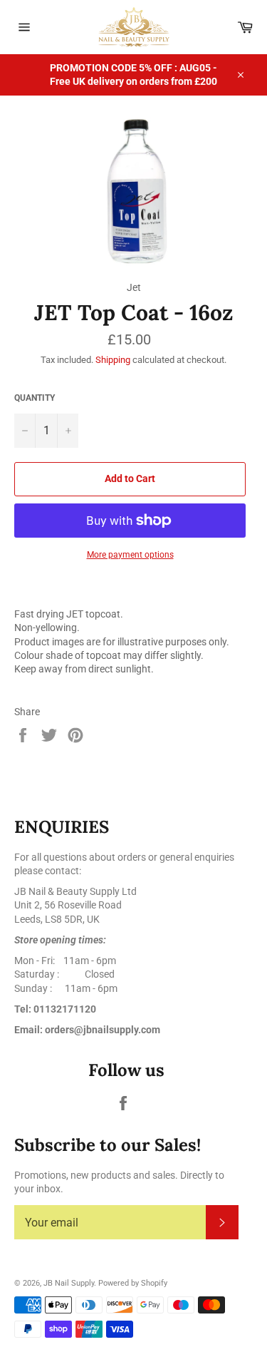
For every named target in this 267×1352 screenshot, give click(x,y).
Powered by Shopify (132, 1283)
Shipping (112, 359)
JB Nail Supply (68, 1283)
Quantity (34, 398)
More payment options (130, 555)
